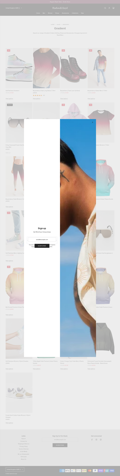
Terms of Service (45, 246)
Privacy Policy (35, 246)
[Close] (92, 122)
